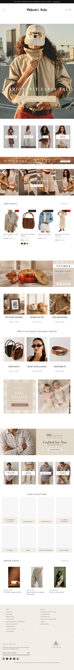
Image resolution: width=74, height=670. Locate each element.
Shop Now (14, 322)
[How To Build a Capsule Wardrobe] (37, 577)
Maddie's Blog (45, 624)
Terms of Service (11, 629)
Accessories (36, 16)
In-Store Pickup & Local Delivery (15, 621)
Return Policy (10, 616)
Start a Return (10, 619)
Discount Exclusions (12, 624)
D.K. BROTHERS (45, 614)
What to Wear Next (56, 592)
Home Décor (50, 16)
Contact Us (9, 611)
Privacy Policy (10, 631)
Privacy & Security (44, 662)
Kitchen (62, 16)
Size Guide (9, 614)
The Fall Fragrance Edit (12, 592)
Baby (35, 20)
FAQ (7, 609)
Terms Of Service (33, 662)
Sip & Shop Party (45, 616)
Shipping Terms (10, 626)
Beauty (27, 20)
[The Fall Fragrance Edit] (14, 577)
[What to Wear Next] (59, 577)
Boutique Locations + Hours (48, 611)
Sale (47, 20)
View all (65, 203)
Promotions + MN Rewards (48, 619)
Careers (43, 621)
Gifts (41, 20)
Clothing (12, 16)
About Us (43, 609)
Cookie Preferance (55, 662)
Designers (24, 16)
